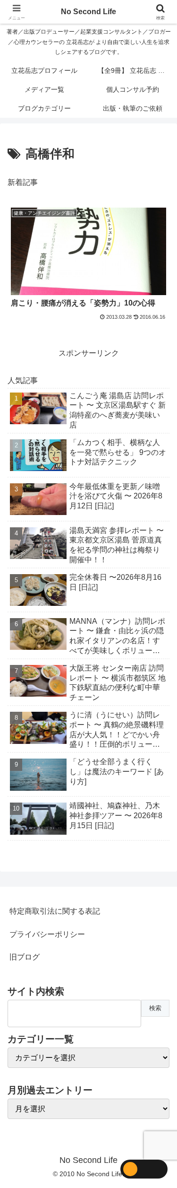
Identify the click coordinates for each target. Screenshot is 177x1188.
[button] (158, 1131)
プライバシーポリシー (47, 934)
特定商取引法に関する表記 (54, 911)
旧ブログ (24, 957)
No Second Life (88, 12)
